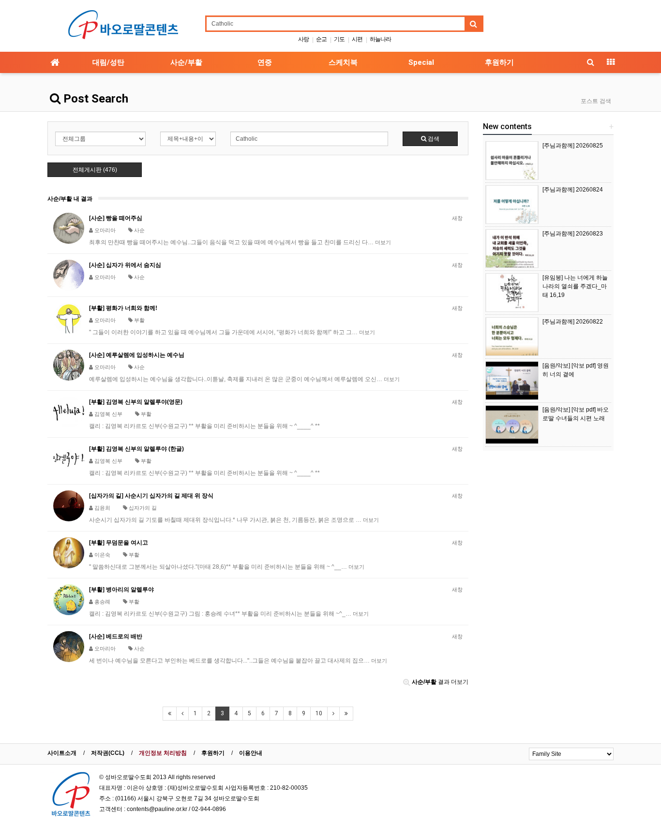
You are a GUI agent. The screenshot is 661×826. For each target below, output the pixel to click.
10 (318, 713)
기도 (339, 39)
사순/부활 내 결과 (69, 198)
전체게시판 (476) (95, 169)
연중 (264, 62)
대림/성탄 (108, 62)
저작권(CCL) (107, 753)
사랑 (303, 39)
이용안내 (250, 753)
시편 (357, 39)
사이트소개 (61, 753)
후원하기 (499, 62)
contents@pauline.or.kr (157, 809)
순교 (321, 39)
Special (421, 62)
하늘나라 (380, 39)
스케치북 (343, 62)
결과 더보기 (440, 681)
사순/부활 (186, 62)
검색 (432, 138)
